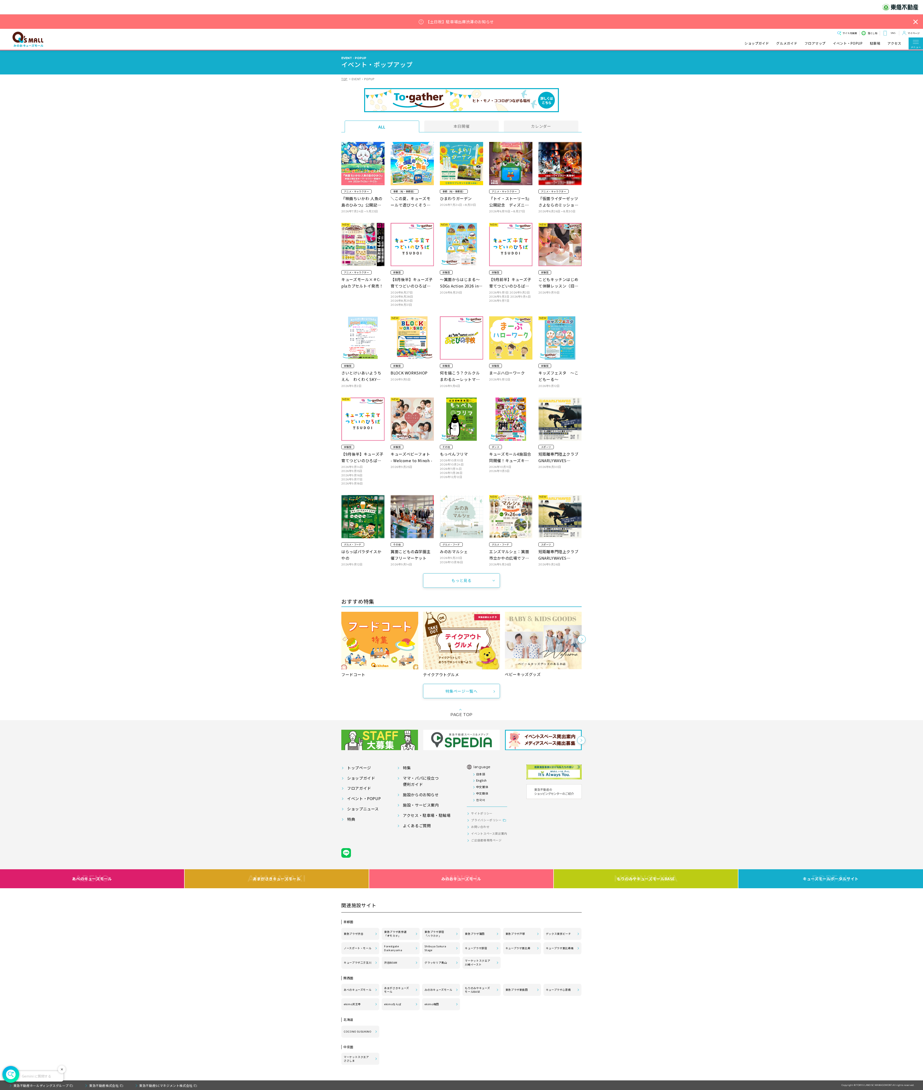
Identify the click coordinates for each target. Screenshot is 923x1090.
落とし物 (872, 33)
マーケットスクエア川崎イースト (477, 962)
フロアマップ (815, 43)
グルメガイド (786, 43)
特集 (407, 768)
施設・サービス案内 (421, 805)
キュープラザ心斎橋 (558, 990)
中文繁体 (482, 787)
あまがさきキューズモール (277, 878)
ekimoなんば (392, 1004)
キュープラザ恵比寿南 (560, 948)
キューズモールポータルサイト (831, 878)
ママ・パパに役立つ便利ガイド (421, 781)
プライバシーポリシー (486, 820)
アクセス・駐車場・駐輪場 (427, 815)
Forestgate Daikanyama (393, 948)
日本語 (480, 774)
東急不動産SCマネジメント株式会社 (166, 1085)
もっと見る (461, 580)
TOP (344, 79)
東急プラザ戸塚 (515, 934)
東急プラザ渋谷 (353, 934)
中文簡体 (482, 793)
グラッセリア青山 (435, 962)
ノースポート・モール (357, 948)
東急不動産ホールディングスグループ (41, 1085)
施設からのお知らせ (421, 794)
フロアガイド (359, 788)
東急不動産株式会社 (104, 1085)
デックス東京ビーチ (558, 934)
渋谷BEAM (390, 962)
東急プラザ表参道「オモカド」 (395, 933)
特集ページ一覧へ (461, 691)
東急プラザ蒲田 (474, 934)
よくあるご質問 (417, 825)
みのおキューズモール (461, 878)
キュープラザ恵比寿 (517, 948)
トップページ (359, 768)
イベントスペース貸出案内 (489, 833)
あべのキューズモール (92, 878)
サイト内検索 (849, 33)
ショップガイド (756, 43)
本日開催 (462, 126)
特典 (351, 819)
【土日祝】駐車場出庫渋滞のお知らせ (460, 21)
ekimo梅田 (431, 1004)
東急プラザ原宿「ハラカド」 (434, 933)
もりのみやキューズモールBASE (646, 878)
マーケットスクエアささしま (356, 1059)
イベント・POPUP (847, 43)
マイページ (914, 33)
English (481, 780)
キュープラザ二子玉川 (357, 962)
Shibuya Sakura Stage (435, 948)
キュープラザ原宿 (476, 948)
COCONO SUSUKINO (358, 1031)
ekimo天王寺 (352, 1004)
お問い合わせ (480, 827)
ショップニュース (363, 809)
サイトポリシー (481, 813)
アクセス (894, 43)
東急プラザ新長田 (516, 990)
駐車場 (875, 43)
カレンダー (541, 126)
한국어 (480, 800)
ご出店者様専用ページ (486, 840)
